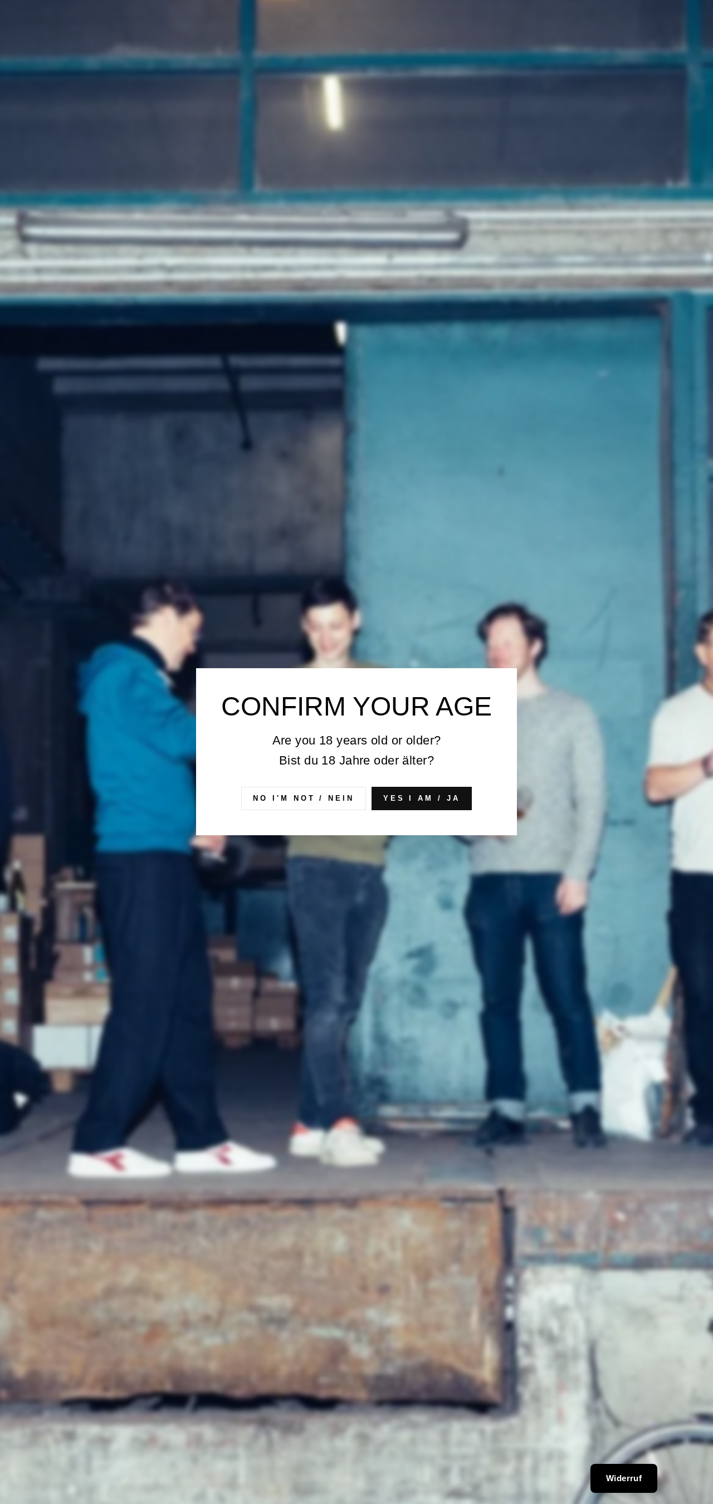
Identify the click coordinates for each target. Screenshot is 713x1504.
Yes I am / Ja (421, 798)
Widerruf (624, 1478)
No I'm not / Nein (303, 798)
